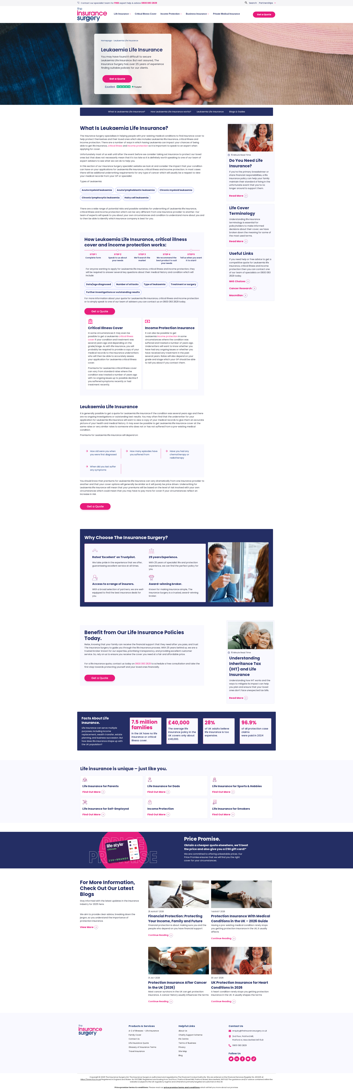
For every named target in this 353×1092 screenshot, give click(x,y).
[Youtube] (248, 1058)
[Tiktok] (253, 1058)
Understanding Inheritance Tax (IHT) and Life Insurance (245, 666)
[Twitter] (231, 1058)
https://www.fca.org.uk (91, 1079)
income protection (138, 145)
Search (253, 3)
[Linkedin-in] (236, 1058)
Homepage (106, 40)
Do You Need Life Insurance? (246, 163)
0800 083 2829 (149, 3)
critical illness (115, 145)
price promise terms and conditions (182, 1087)
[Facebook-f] (242, 1058)
